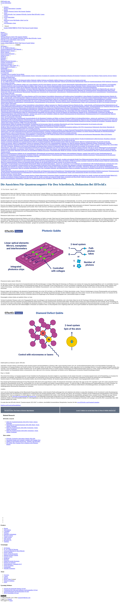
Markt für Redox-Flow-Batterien (57, 100)
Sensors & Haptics (8, 565)
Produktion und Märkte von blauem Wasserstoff (58, 118)
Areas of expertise (11, 74)
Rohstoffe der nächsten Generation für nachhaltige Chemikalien (95, 121)
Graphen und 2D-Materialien (23, 87)
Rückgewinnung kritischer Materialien (72, 86)
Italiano (36, 28)
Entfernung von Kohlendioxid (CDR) (84, 163)
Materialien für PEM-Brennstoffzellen (67, 90)
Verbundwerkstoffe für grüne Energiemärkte (12, 86)
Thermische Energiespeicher (63, 102)
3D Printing (4, 46)
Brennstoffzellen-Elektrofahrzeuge (28, 109)
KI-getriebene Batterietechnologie (101, 96)
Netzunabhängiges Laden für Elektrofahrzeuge (52, 111)
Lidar (75, 134)
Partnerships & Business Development (70, 75)
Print (2, 405)
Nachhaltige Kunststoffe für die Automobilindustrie (93, 92)
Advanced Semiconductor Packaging (15, 134)
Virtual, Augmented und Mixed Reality (71, 177)
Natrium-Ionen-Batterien (7, 102)
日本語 (10, 28)
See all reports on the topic (79, 80)
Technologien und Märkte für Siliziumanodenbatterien (103, 100)
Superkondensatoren (29, 102)
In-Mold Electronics (98, 138)
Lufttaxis (46, 105)
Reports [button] (3, 32)
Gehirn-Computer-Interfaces (42, 159)
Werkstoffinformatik (102, 90)
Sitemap (6, 578)
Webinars (6, 11)
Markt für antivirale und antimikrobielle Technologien (20, 127)
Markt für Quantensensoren (72, 141)
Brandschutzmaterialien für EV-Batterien (89, 108)
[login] (11, 600)
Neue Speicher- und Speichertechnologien (60, 149)
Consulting (18, 8)
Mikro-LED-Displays (106, 134)
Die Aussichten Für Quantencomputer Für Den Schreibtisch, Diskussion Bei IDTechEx (43, 178)
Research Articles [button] (10, 36)
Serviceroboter (81, 146)
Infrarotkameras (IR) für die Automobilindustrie (46, 144)
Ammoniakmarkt (21, 118)
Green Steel (114, 119)
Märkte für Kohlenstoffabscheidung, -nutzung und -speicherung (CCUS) (90, 118)
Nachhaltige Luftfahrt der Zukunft (55, 114)
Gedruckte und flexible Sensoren (15, 140)
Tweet (9, 405)
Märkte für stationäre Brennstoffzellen (21, 124)
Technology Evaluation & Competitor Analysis (48, 75)
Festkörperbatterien (19, 102)
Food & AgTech (5, 55)
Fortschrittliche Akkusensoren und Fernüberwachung (60, 96)
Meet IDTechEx (36, 14)
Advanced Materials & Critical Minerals (11, 49)
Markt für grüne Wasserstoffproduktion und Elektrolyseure (96, 119)
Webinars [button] (3, 36)
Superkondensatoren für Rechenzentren (45, 102)
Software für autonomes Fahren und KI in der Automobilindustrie (44, 143)
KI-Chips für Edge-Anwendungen (68, 147)
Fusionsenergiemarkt (64, 119)
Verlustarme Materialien (54, 81)
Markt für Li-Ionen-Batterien (60, 99)
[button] (6, 7)
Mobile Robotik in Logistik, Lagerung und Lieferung (93, 144)
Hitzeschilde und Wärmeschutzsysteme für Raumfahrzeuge (46, 87)
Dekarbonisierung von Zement (32, 119)
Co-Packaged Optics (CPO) (43, 134)
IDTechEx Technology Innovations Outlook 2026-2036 (20, 438)
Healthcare (3, 56)
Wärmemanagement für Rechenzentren (105, 155)
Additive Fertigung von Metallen (45, 80)
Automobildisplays (30, 134)
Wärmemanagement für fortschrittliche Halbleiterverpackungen (79, 155)
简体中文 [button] (11, 43)
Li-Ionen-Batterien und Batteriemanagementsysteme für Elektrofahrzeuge (34, 99)
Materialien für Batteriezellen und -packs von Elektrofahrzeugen (32, 100)
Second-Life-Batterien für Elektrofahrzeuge (78, 100)
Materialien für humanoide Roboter (48, 90)
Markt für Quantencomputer (58, 141)
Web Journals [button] (18, 36)
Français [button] (24, 43)
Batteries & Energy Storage (8, 50)
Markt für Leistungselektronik (30, 112)
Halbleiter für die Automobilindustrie (88, 112)
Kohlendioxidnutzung (18, 119)
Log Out (26, 20)
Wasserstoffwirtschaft (6, 121)
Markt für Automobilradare (20, 143)
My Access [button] (7, 39)
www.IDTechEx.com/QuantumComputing (88, 402)
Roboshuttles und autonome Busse (47, 112)
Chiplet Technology (29, 149)
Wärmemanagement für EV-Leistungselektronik (98, 114)
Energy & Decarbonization (8, 53)
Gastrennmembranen (75, 119)
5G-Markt (17, 81)
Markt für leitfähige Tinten (31, 86)
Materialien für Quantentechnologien (87, 90)
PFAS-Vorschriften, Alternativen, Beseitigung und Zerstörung (36, 125)
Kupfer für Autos (42, 86)
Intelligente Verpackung (111, 81)
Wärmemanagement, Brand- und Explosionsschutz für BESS (86, 102)
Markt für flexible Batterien (8, 99)
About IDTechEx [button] (5, 38)
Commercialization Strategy (28, 75)
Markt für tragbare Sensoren (55, 162)
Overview (6, 575)
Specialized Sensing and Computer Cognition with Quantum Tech (23, 440)
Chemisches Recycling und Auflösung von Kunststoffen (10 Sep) (21, 590)
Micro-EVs (37, 111)
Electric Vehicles (5, 52)
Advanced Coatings (57, 84)
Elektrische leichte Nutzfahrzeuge (9, 108)
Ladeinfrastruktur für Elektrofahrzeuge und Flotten (37, 106)
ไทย (23, 28)
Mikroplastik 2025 (5, 166)
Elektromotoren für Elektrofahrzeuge (28, 108)
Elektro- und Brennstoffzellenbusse (76, 106)
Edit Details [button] (13, 39)
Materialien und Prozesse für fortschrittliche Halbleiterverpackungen (55, 89)
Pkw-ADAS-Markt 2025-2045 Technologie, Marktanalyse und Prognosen (84, 111)
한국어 (20, 28)
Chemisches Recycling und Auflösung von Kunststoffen (101, 84)
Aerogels (64, 84)
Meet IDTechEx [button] (33, 38)
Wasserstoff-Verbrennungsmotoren (21, 121)
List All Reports (5, 72)
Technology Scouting (85, 75)
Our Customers (17, 14)
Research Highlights (16, 178)
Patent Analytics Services (105, 75)
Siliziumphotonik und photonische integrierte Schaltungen (16, 136)
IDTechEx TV (7, 540)
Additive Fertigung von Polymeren (63, 80)
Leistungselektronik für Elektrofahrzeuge (11, 112)
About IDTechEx (8, 14)
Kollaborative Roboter (91, 143)
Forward (5, 405)
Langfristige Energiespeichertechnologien (55, 131)
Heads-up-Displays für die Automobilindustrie (68, 109)
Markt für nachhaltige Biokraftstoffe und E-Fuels (61, 124)
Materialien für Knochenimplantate (83, 89)
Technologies (7, 178)
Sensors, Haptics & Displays (8, 67)
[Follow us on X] (61, 466)
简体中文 (15, 28)
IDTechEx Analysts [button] (23, 38)
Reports (6, 8)
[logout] (10, 599)
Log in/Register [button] (5, 41)
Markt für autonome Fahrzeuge (66, 105)
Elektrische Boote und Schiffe (111, 106)
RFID (103, 81)
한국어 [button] (17, 43)
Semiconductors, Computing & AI (13, 564)
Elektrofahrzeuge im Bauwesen (46, 108)
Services (3, 75)
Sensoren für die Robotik (71, 146)
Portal (5, 20)
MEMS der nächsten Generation (69, 150)
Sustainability (4, 68)
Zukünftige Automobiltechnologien (47, 109)
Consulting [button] (3, 35)
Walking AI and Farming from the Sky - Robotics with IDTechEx (23, 441)
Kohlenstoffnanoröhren (81, 84)
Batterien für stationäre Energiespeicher (36, 97)
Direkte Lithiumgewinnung (89, 86)
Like (12, 405)
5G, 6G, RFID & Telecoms (8, 48)
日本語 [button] (7, 43)
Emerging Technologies (10, 534)
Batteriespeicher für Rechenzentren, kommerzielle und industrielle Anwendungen (67, 97)
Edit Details (16, 20)
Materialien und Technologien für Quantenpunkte (43, 92)
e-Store (21, 20)
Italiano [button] (33, 43)
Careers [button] (39, 38)
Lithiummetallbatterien (99, 99)
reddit (16, 405)
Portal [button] (2, 39)
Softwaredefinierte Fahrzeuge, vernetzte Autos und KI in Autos (30, 114)
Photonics (3, 59)
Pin (14, 405)
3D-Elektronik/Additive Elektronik (27, 80)
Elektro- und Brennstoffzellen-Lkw (94, 106)
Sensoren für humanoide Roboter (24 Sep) (15, 588)
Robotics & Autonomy (6, 64)
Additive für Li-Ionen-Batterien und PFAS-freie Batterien (36, 84)
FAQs (5, 582)
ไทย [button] (20, 43)
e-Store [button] (18, 39)
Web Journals (21, 11)
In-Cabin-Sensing (28, 144)
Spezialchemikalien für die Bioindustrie (36, 118)
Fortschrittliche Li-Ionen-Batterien (83, 96)
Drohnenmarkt (63, 106)
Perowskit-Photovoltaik (30, 122)
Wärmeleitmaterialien (111, 92)
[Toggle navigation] (1, 4)
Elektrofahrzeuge (74, 108)
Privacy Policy (7, 579)
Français (27, 28)
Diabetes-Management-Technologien (44, 127)
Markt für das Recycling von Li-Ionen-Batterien (13, 89)
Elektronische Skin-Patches (99, 127)
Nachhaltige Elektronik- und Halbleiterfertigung (48, 140)
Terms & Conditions (9, 580)
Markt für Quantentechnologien (88, 141)
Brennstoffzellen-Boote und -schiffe (10, 109)
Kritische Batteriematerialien (54, 86)
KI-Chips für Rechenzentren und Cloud (48, 147)
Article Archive (8, 537)
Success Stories (20, 74)
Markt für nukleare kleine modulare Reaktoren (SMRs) (58, 166)
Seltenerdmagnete (61, 92)
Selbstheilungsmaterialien (72, 92)
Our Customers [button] (14, 38)
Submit (18, 44)
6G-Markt (23, 81)
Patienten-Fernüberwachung (18, 128)
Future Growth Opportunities (13, 75)
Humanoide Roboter (18, 144)
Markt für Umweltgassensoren (102, 159)
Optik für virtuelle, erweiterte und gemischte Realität (46, 177)
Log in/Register (8, 23)
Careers (42, 14)
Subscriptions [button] (4, 34)
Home (2, 178)
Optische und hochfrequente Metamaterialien (72, 81)
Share (19, 405)
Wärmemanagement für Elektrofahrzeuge (74, 114)
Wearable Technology (6, 71)
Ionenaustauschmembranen (90, 87)
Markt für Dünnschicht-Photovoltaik (49, 119)
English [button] (3, 43)
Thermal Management (6, 70)
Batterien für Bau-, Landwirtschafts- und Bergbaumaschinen (89, 105)
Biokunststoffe (70, 84)
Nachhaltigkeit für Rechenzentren (39, 124)
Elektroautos (106, 111)
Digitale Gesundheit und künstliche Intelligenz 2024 (67, 127)
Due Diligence (95, 75)
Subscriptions (11, 8)
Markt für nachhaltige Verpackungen (78, 168)
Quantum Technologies (7, 62)
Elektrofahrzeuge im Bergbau (61, 108)
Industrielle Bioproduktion (75, 87)
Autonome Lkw (53, 105)
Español (31, 28)
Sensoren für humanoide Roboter (55, 146)
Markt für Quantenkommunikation (93, 81)
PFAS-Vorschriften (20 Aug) (11, 593)
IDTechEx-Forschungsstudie (20, 396)
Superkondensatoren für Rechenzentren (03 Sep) (16, 591)
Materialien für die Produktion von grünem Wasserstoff (25, 90)
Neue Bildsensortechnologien (86, 159)
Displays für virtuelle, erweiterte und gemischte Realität (64, 159)
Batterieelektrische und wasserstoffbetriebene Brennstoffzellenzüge (32, 130)
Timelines (28, 11)
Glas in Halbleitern (90, 149)
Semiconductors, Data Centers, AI (9, 65)
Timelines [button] (24, 36)
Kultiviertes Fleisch (15, 125)
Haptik (112, 159)
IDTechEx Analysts (26, 14)
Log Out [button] (22, 39)
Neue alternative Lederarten (103, 86)
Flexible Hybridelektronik (86, 138)
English (6, 28)
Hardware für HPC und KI (102, 149)
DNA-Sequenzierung (86, 127)
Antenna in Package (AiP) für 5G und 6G (37, 81)
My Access (10, 20)
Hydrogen (3, 58)
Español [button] (28, 43)
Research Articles (13, 11)
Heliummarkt (65, 87)
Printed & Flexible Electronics (8, 61)
